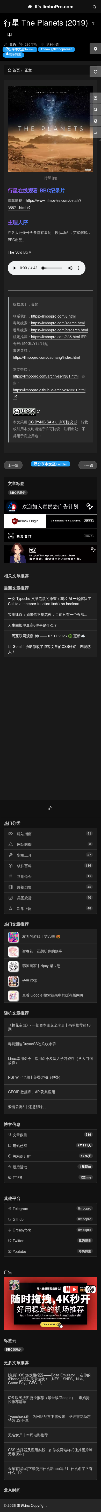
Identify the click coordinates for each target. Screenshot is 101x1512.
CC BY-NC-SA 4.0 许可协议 (50, 421)
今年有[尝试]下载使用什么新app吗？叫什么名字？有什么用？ (50, 1470)
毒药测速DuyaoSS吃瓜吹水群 (32, 1043)
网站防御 (24, 844)
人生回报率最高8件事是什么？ (32, 625)
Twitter (18, 1240)
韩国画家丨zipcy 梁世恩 (41, 965)
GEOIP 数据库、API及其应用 (31, 1091)
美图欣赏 (24, 897)
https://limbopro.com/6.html (53, 316)
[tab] (50, 808)
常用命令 (24, 876)
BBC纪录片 (18, 492)
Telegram (20, 1208)
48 (89, 908)
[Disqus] (50, 730)
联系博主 (15, 54)
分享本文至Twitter (21, 49)
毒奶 (13, 44)
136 (88, 865)
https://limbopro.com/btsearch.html (59, 329)
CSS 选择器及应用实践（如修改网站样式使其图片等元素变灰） (50, 1451)
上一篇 (13, 465)
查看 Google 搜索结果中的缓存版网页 (52, 995)
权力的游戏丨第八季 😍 (41, 936)
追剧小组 (52, 44)
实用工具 (24, 855)
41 (89, 833)
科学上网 (24, 908)
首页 (16, 69)
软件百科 (24, 865)
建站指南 (24, 833)
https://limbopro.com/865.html (55, 336)
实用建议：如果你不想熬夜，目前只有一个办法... (47, 614)
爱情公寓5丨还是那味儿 (27, 1106)
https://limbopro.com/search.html (58, 322)
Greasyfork (22, 1229)
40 (89, 897)
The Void (15, 252)
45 (89, 886)
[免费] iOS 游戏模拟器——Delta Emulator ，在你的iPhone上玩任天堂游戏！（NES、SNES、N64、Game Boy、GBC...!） (49, 1379)
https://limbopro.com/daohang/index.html (46, 357)
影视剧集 (24, 887)
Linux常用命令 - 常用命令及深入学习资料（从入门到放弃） (50, 1060)
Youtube (19, 1251)
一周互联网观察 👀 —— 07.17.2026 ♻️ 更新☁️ (46, 635)
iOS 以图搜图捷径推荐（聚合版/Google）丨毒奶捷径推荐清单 (49, 1399)
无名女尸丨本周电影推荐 (28, 1434)
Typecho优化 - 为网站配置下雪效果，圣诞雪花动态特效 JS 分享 (49, 1418)
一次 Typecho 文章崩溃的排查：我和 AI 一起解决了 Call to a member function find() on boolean (49, 601)
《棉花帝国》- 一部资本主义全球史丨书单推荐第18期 (49, 1026)
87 (89, 854)
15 (89, 876)
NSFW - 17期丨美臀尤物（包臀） (35, 1077)
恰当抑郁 (29, 980)
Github (18, 1219)
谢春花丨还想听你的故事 (42, 951)
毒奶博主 (85, 1240)
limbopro (84, 1208)
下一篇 (87, 465)
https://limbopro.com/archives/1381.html (45, 376)
